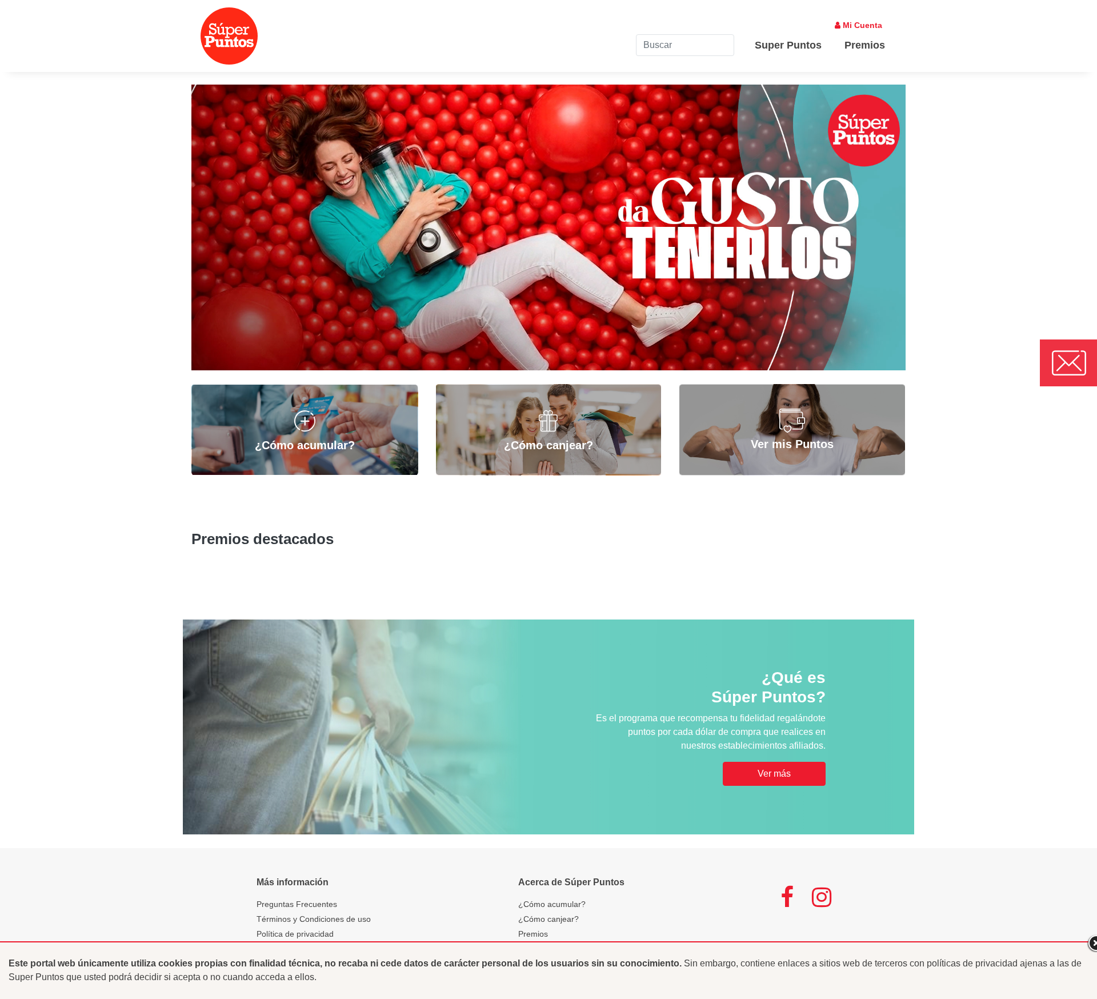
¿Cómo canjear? (548, 919)
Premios (864, 45)
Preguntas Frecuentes (297, 904)
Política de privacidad (295, 933)
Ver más (774, 773)
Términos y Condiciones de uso (314, 919)
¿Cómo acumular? (552, 904)
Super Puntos (788, 45)
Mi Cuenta (861, 25)
